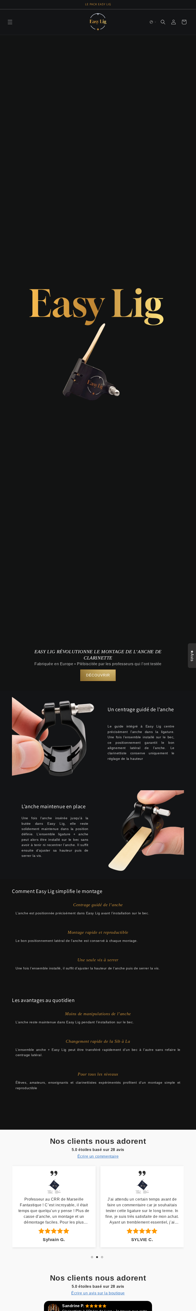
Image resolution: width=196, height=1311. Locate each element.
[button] (10, 22)
